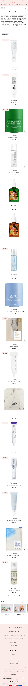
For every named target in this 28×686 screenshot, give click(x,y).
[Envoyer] (23, 678)
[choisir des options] (25, 62)
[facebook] (11, 681)
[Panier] (26, 8)
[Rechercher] (4, 8)
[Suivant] (26, 4)
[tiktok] (17, 681)
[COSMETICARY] (14, 8)
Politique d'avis (14, 663)
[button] (17, 595)
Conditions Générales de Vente (14, 656)
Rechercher (5, 34)
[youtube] (15, 681)
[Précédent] (2, 4)
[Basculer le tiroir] (2, 8)
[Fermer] (25, 667)
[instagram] (13, 681)
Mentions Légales (14, 659)
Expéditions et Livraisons (14, 661)
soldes (13, 2)
